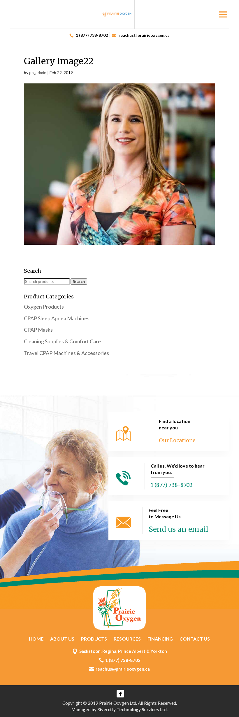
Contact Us (195, 638)
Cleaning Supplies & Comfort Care (62, 341)
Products (94, 638)
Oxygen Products (44, 306)
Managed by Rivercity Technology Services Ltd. (119, 709)
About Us (62, 638)
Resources (127, 638)
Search (79, 281)
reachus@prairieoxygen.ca (123, 668)
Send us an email (178, 529)
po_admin (37, 72)
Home (36, 638)
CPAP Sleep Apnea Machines (56, 318)
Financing (160, 638)
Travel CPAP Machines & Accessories (66, 353)
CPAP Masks (38, 329)
